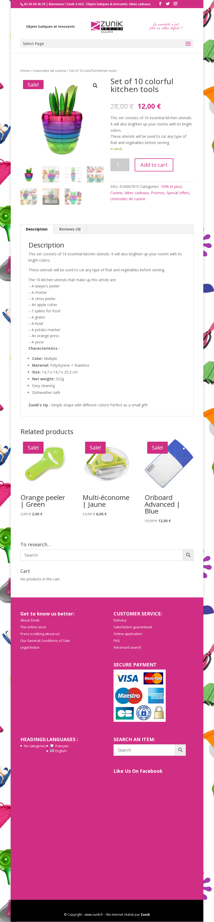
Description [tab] (36, 229)
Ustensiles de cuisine (49, 70)
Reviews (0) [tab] (70, 229)
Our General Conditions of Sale (45, 640)
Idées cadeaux (136, 192)
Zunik (145, 914)
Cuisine (116, 192)
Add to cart (154, 164)
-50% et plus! (171, 186)
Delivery (120, 620)
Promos (157, 192)
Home (25, 70)
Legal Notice (29, 647)
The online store (33, 627)
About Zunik (29, 620)
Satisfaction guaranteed (133, 627)
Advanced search (127, 647)
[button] (95, 85)
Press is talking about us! (40, 633)
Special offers (178, 192)
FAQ (117, 640)
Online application (128, 633)
